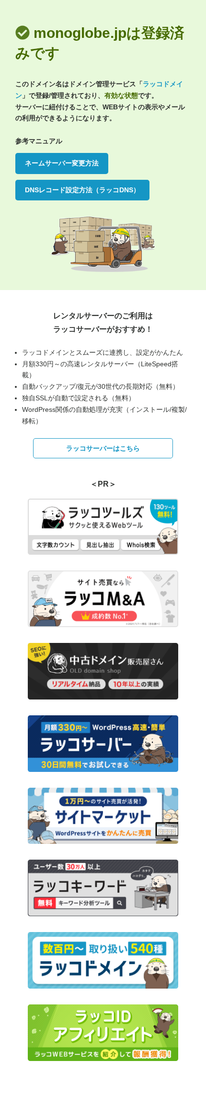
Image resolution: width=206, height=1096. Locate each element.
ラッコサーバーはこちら (103, 448)
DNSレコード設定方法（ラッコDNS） (82, 190)
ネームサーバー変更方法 (62, 163)
